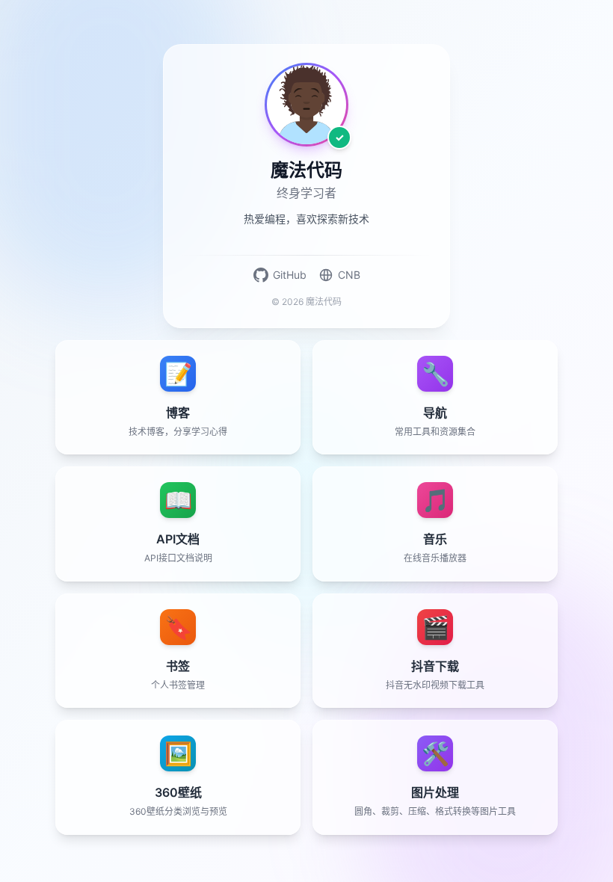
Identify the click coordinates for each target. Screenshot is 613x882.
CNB (349, 274)
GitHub (289, 274)
